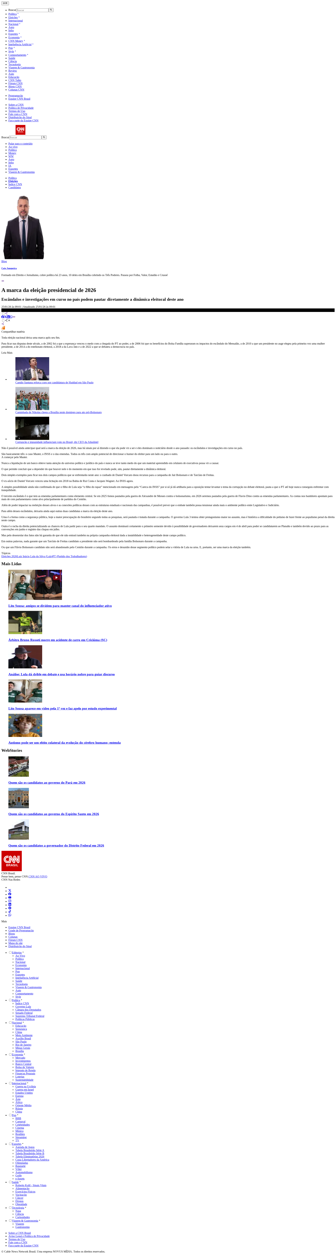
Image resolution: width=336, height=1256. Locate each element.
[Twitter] (9, 890)
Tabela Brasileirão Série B (29, 1153)
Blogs (11, 933)
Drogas (19, 1201)
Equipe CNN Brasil (19, 98)
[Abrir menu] (5, 3)
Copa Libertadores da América (32, 1159)
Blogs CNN (15, 86)
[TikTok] (9, 911)
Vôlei (18, 1169)
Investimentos (23, 1060)
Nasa (18, 1210)
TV (17, 1140)
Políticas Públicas (25, 1019)
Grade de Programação (21, 930)
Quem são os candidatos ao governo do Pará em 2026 (46, 782)
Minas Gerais (22, 1047)
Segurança (21, 1028)
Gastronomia (22, 1227)
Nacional (13, 24)
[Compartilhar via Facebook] (2, 317)
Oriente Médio (23, 1105)
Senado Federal (24, 1012)
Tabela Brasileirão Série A (29, 1150)
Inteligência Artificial (19, 44)
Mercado (20, 1057)
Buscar (12, 10)
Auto (11, 73)
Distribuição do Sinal (20, 117)
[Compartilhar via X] (5, 317)
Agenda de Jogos (24, 1147)
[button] (168, 770)
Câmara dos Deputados (28, 1009)
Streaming (21, 1137)
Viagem (19, 1223)
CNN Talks (14, 80)
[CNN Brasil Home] (20, 133)
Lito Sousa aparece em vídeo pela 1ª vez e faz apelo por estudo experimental (62, 708)
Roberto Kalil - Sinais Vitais (30, 1185)
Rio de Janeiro (23, 1044)
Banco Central (23, 1064)
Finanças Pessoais (25, 1073)
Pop (10, 47)
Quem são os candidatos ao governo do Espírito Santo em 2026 (53, 814)
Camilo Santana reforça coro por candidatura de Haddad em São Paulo (54, 382)
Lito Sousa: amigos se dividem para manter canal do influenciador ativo (60, 606)
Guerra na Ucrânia (25, 1086)
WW (11, 156)
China (18, 1111)
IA (9, 165)
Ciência (12, 61)
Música (19, 1130)
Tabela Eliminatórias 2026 (29, 1156)
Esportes (13, 33)
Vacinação (21, 1194)
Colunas (13, 936)
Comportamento (17, 54)
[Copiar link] (2, 281)
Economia (14, 37)
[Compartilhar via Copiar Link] (14, 317)
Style (11, 51)
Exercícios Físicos (25, 1191)
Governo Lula (23, 1006)
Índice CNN (15, 184)
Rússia (19, 1108)
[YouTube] (9, 897)
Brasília (19, 1051)
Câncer (19, 1197)
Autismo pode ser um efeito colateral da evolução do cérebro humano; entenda (64, 742)
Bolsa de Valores (24, 1067)
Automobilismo (24, 1172)
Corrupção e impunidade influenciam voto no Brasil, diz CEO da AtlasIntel (56, 442)
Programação (15, 95)
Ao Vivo (20, 955)
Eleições (13, 17)
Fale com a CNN (17, 114)
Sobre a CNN (16, 104)
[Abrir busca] (51, 10)
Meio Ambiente (24, 1035)
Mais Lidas (11, 563)
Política (12, 13)
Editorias (17, 952)
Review (12, 70)
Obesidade (21, 1204)
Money (12, 153)
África (18, 1102)
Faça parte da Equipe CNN (23, 120)
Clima (18, 1032)
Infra (11, 30)
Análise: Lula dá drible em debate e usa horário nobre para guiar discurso (61, 674)
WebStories (11, 750)
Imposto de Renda (25, 1070)
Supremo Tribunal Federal (29, 1016)
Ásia (17, 1099)
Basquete (20, 1166)
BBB (18, 1118)
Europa (19, 1095)
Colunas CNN (16, 89)
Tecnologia (14, 64)
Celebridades (22, 1124)
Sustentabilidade (24, 1079)
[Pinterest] (9, 908)
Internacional (15, 20)
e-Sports (19, 1178)
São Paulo (21, 1041)
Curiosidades (22, 1217)
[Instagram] (9, 901)
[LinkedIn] (9, 904)
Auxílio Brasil (23, 1038)
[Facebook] (9, 894)
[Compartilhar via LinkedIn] (8, 317)
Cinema (19, 1127)
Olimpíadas (21, 1162)
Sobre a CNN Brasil (19, 1232)
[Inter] (10, 887)
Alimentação (22, 1188)
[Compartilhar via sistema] (2, 324)
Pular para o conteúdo (20, 143)
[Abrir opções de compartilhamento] (7, 320)
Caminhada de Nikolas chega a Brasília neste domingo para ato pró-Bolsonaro (58, 412)
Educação (13, 77)
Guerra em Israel (24, 1089)
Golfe (18, 1175)
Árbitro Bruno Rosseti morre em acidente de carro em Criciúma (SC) (57, 640)
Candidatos (14, 187)
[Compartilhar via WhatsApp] (11, 317)
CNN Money (15, 40)
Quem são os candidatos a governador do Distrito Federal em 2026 (56, 845)
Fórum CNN (15, 83)
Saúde (11, 58)
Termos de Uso (16, 111)
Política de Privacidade (21, 107)
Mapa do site (15, 943)
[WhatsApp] (9, 915)
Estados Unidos (24, 1092)
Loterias (19, 1076)
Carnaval (20, 1121)
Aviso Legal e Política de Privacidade (29, 1236)
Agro (11, 27)
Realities (20, 1134)
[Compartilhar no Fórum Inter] (3, 328)
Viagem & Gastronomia (21, 67)
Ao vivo (13, 146)
